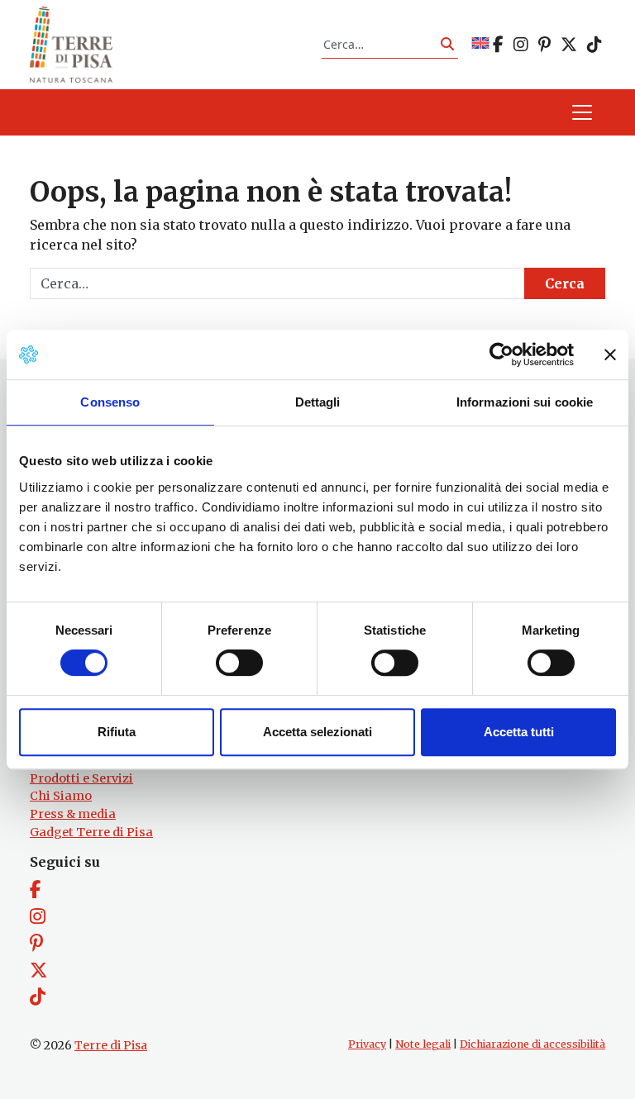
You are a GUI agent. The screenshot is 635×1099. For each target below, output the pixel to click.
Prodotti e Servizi (81, 778)
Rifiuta (117, 732)
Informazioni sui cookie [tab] (524, 402)
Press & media (73, 813)
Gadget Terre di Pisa (91, 832)
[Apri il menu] (582, 112)
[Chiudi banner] (610, 354)
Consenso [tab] (110, 402)
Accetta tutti (519, 732)
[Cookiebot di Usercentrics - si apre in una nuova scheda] (501, 354)
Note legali (423, 1044)
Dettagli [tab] (318, 402)
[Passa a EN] (480, 44)
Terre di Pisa (110, 1045)
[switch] (239, 662)
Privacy (367, 1044)
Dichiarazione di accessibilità (532, 1044)
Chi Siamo (61, 795)
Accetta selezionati (317, 732)
